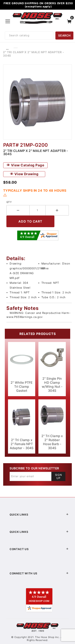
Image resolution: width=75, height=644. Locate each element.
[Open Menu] (7, 21)
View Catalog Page (27, 165)
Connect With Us (23, 573)
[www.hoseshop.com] (38, 12)
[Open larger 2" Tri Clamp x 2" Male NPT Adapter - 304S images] (37, 102)
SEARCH (64, 35)
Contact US (19, 549)
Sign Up (58, 476)
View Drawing (25, 174)
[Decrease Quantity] (18, 210)
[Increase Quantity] (57, 210)
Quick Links (19, 514)
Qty (9, 201)
